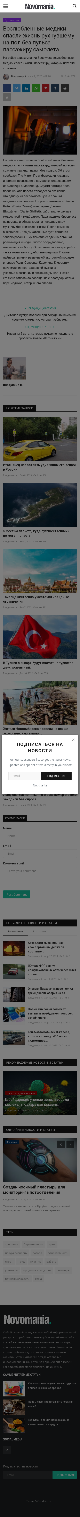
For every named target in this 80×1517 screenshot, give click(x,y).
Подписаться (56, 776)
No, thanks (40, 785)
